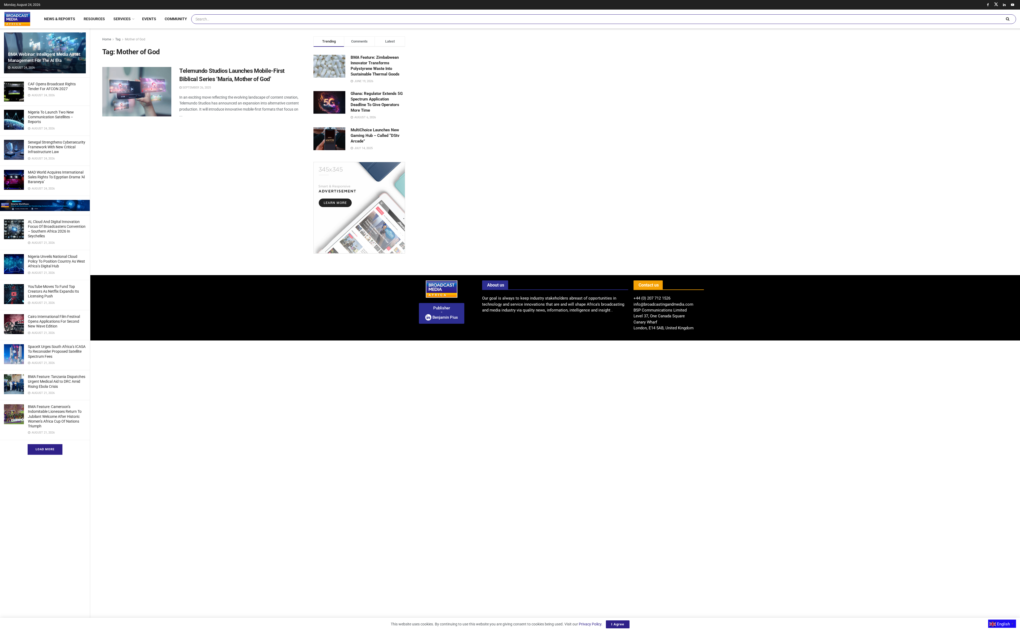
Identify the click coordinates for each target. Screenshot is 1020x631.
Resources (94, 19)
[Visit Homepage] (17, 19)
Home (106, 39)
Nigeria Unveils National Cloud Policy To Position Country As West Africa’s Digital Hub (56, 261)
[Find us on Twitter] (996, 5)
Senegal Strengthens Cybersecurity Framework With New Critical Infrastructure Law (56, 147)
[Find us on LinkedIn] (1004, 5)
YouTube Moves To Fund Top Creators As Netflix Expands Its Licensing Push (53, 291)
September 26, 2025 (196, 87)
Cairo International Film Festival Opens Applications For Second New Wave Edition (54, 321)
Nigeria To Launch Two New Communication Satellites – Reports (51, 117)
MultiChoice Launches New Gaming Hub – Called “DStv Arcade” (375, 136)
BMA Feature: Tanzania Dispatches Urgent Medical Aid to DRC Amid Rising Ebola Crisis (56, 381)
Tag (118, 39)
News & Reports (59, 19)
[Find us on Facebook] (987, 5)
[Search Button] (1007, 19)
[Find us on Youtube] (1012, 5)
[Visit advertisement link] (45, 205)
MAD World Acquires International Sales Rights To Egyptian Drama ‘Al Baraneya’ (56, 177)
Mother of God (135, 39)
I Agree (617, 624)
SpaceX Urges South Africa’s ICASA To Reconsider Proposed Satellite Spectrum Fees (57, 351)
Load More (45, 449)
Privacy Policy (590, 624)
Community (176, 19)
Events (149, 19)
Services (122, 19)
